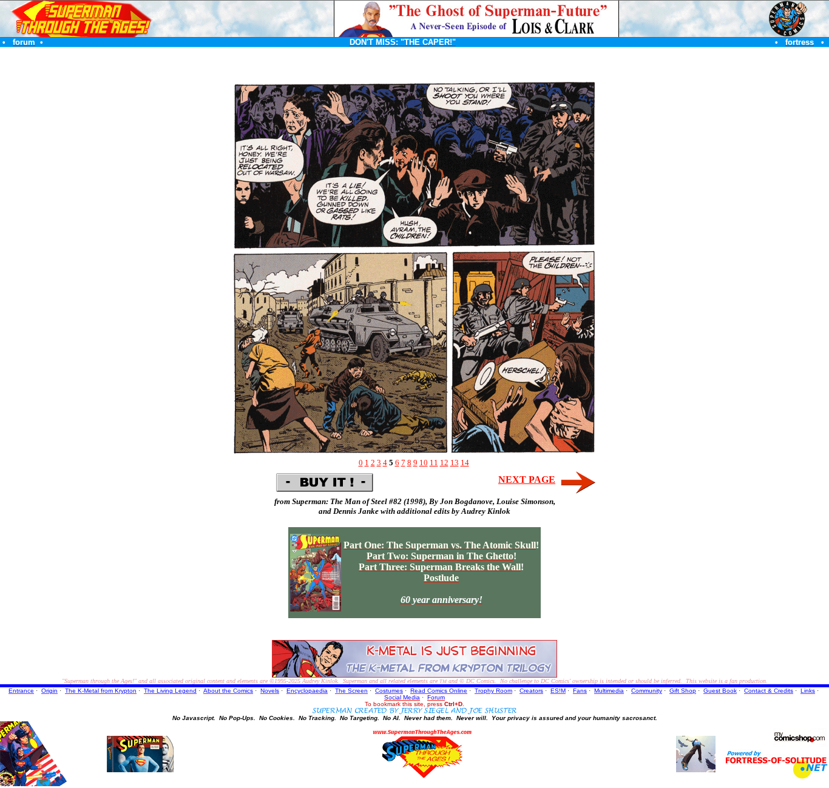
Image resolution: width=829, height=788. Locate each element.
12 (444, 462)
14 (465, 462)
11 (434, 462)
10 (423, 462)
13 (454, 462)
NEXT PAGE (526, 479)
